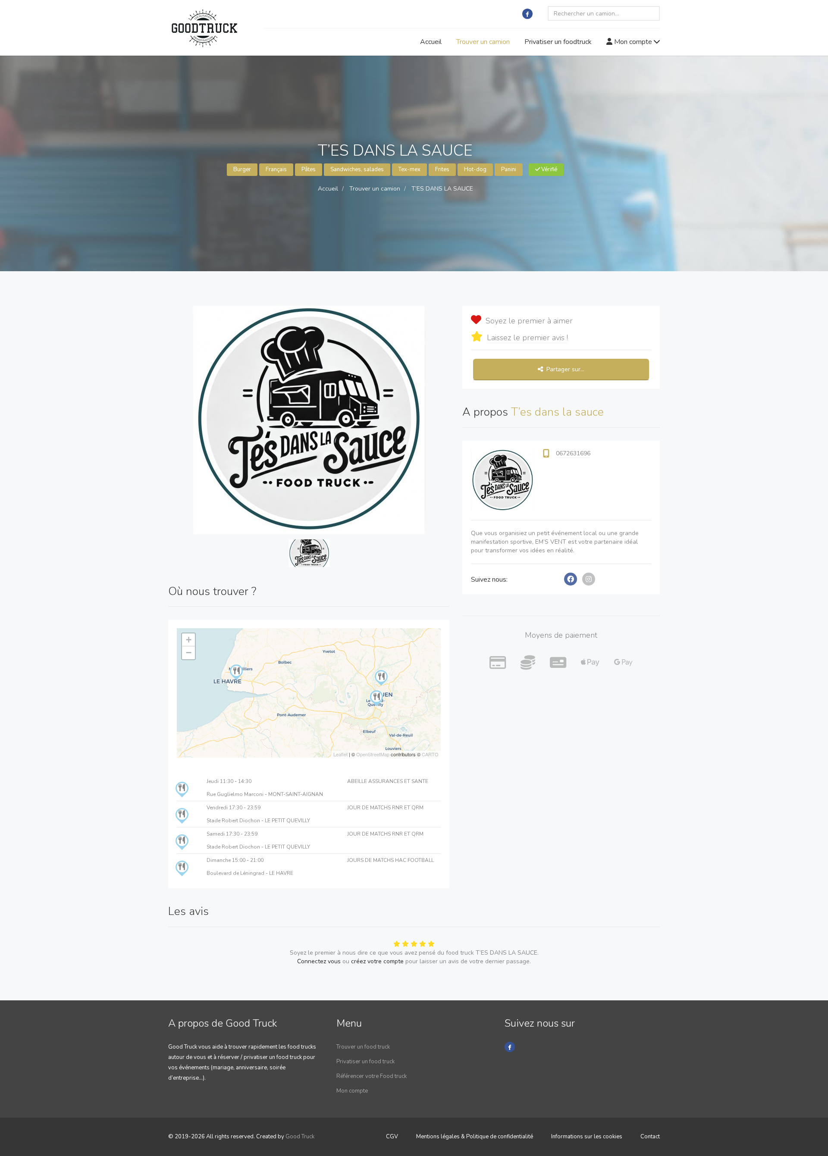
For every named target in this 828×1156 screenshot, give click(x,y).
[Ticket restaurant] (558, 663)
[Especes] (528, 663)
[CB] (497, 663)
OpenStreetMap (372, 754)
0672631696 (573, 453)
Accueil (431, 42)
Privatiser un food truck (365, 1061)
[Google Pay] (623, 663)
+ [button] (188, 639)
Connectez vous (319, 961)
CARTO (430, 754)
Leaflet (340, 754)
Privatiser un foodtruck (558, 42)
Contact (650, 1136)
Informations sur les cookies (586, 1136)
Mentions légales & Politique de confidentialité (474, 1136)
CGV (392, 1136)
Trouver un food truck (363, 1047)
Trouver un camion (483, 42)
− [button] (188, 652)
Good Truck (299, 1136)
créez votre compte (377, 961)
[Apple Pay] (590, 663)
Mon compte (633, 42)
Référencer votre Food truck (371, 1076)
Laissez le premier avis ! (527, 337)
